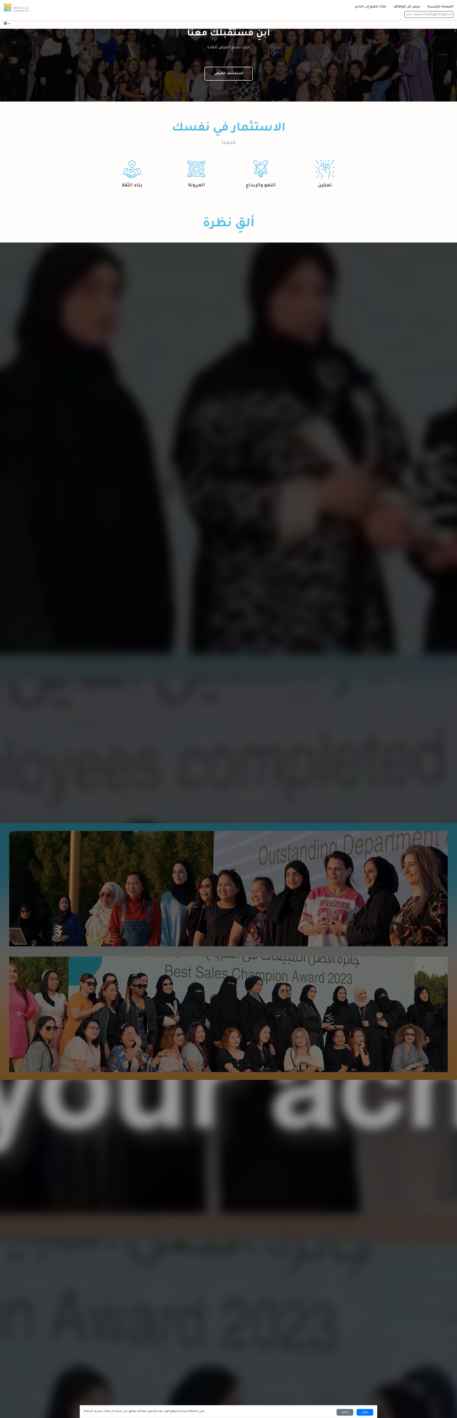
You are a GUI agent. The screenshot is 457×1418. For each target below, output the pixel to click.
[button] (7, 23)
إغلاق (344, 1412)
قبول (365, 1412)
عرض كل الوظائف (406, 7)
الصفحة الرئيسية (440, 7)
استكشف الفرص (228, 73)
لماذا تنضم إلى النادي (370, 7)
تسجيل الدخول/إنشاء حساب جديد (429, 14)
